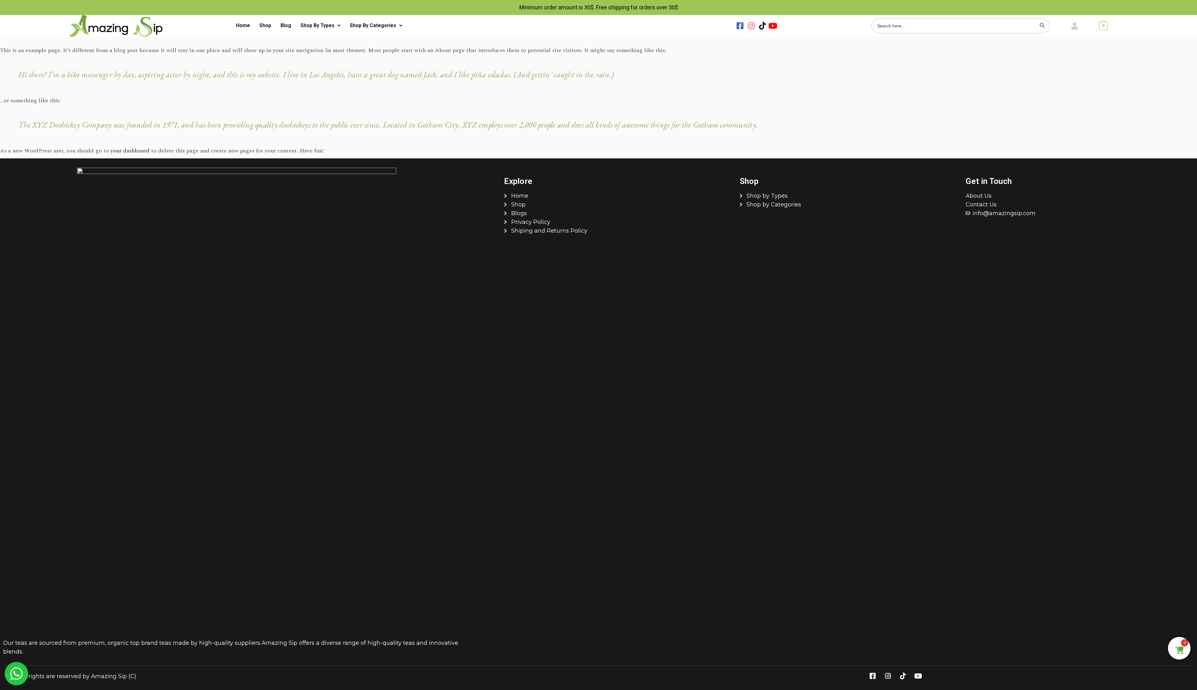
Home (243, 25)
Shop (265, 25)
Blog (286, 25)
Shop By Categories (373, 25)
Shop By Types (317, 25)
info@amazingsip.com (1004, 213)
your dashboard (130, 151)
